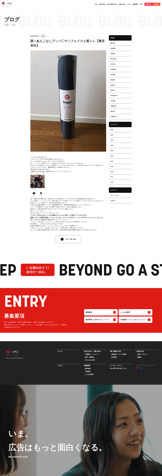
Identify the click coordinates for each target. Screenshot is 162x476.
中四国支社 (113, 69)
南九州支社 (113, 59)
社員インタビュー (142, 354)
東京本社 (43, 36)
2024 (112, 140)
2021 (112, 156)
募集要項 (89, 312)
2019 (112, 166)
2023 (112, 145)
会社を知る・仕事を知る (92, 351)
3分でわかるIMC (90, 360)
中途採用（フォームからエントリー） (134, 319)
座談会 (139, 357)
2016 (112, 182)
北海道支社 (113, 116)
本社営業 (113, 48)
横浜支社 (113, 43)
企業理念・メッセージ (92, 354)
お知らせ (113, 200)
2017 (112, 177)
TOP (7, 25)
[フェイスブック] (141, 367)
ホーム (60, 351)
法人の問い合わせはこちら (118, 368)
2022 (112, 150)
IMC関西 (113, 74)
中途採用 (156, 4)
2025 (112, 135)
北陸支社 (113, 85)
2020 (112, 161)
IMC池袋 (113, 100)
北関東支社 (113, 106)
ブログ (129, 4)
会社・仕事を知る (100, 4)
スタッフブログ (115, 195)
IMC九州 (113, 64)
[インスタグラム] (137, 367)
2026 (112, 129)
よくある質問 (125, 312)
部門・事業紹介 (90, 357)
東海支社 (113, 80)
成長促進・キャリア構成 (118, 354)
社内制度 (114, 357)
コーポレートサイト (116, 365)
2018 (112, 171)
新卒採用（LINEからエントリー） (98, 319)
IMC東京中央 (114, 95)
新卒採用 (148, 4)
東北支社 (113, 111)
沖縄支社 (113, 53)
